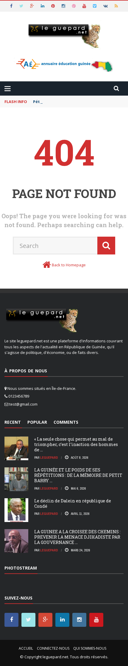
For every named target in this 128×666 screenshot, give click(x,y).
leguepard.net (55, 656)
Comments (66, 422)
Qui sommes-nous (89, 648)
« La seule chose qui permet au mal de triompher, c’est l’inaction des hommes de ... (76, 444)
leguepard (49, 457)
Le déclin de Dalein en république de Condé (72, 503)
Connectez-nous (53, 648)
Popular (37, 422)
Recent (12, 422)
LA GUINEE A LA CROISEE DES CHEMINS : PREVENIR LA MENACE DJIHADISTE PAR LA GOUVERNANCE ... (77, 537)
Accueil (26, 648)
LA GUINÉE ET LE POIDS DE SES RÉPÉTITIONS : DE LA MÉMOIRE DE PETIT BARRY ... (78, 475)
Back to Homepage (69, 265)
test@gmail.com (23, 404)
